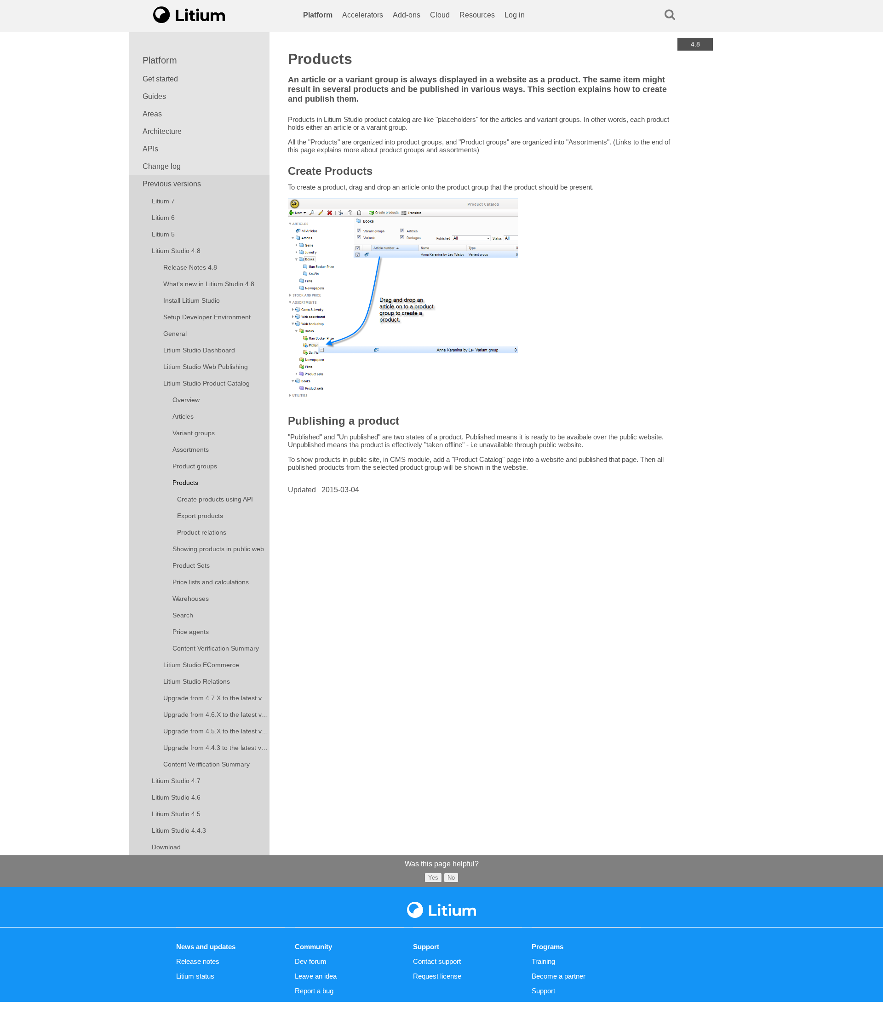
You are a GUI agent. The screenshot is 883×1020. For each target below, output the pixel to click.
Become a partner (558, 976)
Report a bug (314, 991)
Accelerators (362, 15)
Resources (477, 15)
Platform (318, 15)
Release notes (197, 961)
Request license (437, 976)
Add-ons (406, 15)
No (451, 877)
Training (543, 961)
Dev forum (311, 961)
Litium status (195, 976)
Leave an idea (316, 976)
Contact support (437, 961)
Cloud (440, 15)
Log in (515, 15)
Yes (433, 877)
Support (543, 991)
